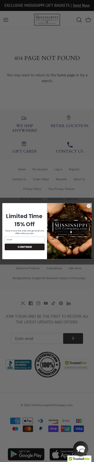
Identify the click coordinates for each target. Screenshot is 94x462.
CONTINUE (24, 247)
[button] (80, 448)
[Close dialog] (89, 206)
